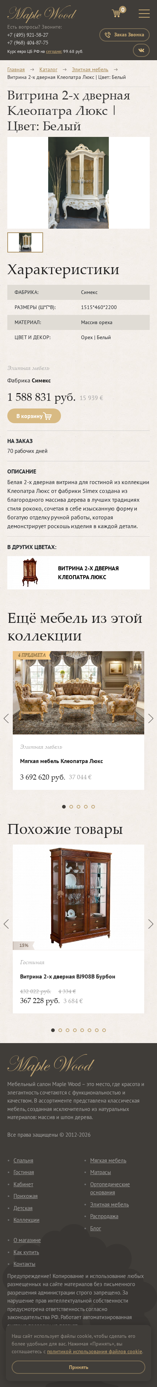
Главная (16, 69)
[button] (64, 807)
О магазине (27, 1240)
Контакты (24, 1263)
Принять (78, 1367)
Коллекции (26, 1219)
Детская (23, 1208)
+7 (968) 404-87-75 (27, 42)
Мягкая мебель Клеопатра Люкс (61, 761)
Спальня (23, 1160)
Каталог (48, 69)
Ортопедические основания (110, 1188)
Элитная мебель (90, 69)
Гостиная (24, 1172)
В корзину (29, 416)
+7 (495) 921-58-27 (27, 34)
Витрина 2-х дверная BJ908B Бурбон (67, 976)
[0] (116, 14)
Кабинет (23, 1184)
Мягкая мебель (108, 1160)
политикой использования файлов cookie (94, 1351)
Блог (95, 1228)
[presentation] (8, 718)
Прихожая (26, 1195)
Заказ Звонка (129, 34)
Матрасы (100, 1172)
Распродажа (104, 1216)
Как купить (26, 1252)
